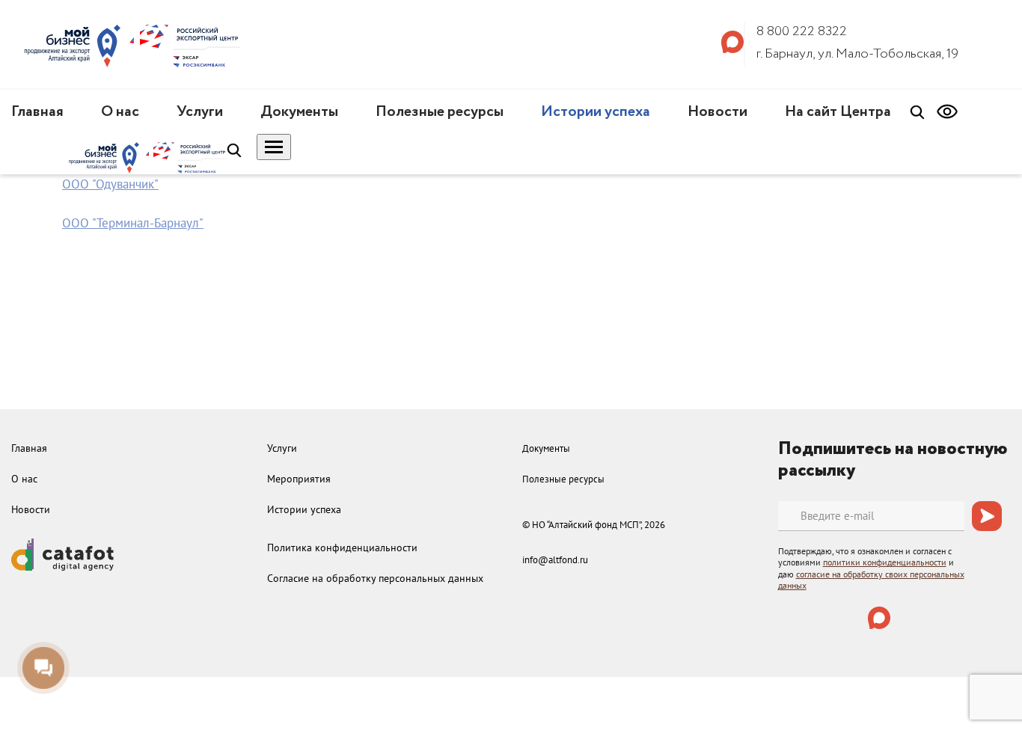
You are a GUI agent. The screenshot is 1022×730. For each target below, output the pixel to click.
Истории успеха (595, 112)
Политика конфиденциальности (342, 547)
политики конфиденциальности (884, 562)
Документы (299, 112)
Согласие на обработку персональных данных (375, 578)
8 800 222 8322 (801, 31)
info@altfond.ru (555, 559)
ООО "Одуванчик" (110, 184)
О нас (120, 112)
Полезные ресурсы (440, 112)
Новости (717, 112)
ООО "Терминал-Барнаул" (133, 223)
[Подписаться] (987, 516)
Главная (37, 112)
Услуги (200, 112)
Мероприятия (299, 478)
